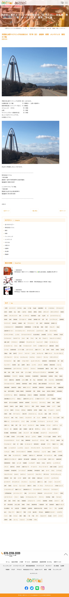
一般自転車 (41, 504)
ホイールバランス (48, 455)
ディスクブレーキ (30, 342)
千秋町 (28, 504)
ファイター (46, 478)
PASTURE (50, 500)
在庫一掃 (31, 429)
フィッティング (9, 236)
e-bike (25, 308)
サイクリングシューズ (56, 474)
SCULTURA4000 (49, 387)
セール (49, 417)
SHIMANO (20, 323)
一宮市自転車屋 (7, 493)
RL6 (62, 440)
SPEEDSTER (6, 478)
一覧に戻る (34, 211)
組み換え (35, 512)
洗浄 (62, 417)
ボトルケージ (44, 432)
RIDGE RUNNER (51, 372)
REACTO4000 (33, 315)
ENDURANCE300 (7, 463)
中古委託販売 (35, 376)
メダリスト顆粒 (20, 436)
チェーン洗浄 (56, 417)
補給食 (21, 406)
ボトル (43, 429)
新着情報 (36, 395)
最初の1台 (11, 380)
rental (39, 315)
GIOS (46, 380)
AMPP (5, 485)
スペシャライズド (48, 493)
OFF (5, 504)
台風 (46, 413)
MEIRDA (33, 478)
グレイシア (26, 432)
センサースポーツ (15, 421)
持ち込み (41, 512)
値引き (28, 364)
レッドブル (20, 448)
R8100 (48, 349)
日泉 (22, 372)
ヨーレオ (19, 463)
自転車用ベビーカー (8, 330)
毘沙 (19, 500)
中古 (16, 417)
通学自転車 (21, 342)
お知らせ (4, 204)
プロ (56, 508)
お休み (43, 463)
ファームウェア (22, 470)
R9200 (52, 349)
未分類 (6, 251)
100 (36, 338)
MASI (12, 417)
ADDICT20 (20, 459)
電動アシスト (18, 489)
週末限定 (44, 417)
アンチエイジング (27, 346)
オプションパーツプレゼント (39, 372)
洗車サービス (51, 459)
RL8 (11, 478)
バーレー (21, 353)
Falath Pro (11, 406)
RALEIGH (45, 508)
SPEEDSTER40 (46, 323)
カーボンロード (28, 444)
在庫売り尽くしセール (28, 398)
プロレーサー (11, 512)
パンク (22, 421)
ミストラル (51, 380)
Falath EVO (6, 406)
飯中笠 (15, 353)
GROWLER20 (44, 361)
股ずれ (15, 395)
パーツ (48, 444)
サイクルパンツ (7, 361)
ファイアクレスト (53, 319)
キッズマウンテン (17, 455)
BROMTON (21, 402)
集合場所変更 (13, 432)
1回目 (5, 448)
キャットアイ (57, 481)
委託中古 (12, 466)
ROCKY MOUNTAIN (52, 361)
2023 (56, 368)
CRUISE (57, 346)
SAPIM (61, 444)
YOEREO (61, 493)
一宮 (29, 516)
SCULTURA (56, 334)
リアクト (39, 500)
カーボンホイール (8, 346)
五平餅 (35, 410)
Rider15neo (42, 425)
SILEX (15, 478)
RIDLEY (46, 327)
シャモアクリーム (8, 395)
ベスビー (50, 481)
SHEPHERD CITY (37, 319)
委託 (62, 361)
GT (47, 315)
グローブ (6, 429)
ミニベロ (6, 349)
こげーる (6, 410)
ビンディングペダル (8, 334)
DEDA (5, 372)
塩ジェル (28, 436)
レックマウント (56, 463)
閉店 (25, 516)
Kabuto (49, 451)
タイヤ (54, 516)
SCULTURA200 (40, 380)
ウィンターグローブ (58, 353)
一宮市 (5, 308)
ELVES (53, 402)
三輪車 (58, 406)
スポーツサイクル (17, 368)
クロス (52, 470)
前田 (33, 406)
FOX (20, 425)
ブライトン (41, 497)
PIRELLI (56, 376)
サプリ (34, 346)
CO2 (46, 504)
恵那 (10, 353)
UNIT (16, 425)
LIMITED (5, 315)
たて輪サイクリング (43, 346)
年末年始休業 (41, 368)
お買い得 (24, 413)
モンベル (46, 357)
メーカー (61, 516)
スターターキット (8, 497)
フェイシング (39, 342)
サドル (56, 421)
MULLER (5, 319)
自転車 (5, 519)
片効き (46, 342)
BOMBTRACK (28, 440)
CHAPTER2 (18, 383)
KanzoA (43, 391)
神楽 (25, 493)
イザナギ (60, 451)
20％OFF (18, 466)
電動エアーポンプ (60, 504)
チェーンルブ (22, 485)
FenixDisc (22, 497)
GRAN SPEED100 (50, 395)
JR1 (37, 323)
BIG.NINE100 (28, 376)
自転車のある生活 (38, 508)
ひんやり (58, 410)
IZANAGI (53, 451)
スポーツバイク (29, 349)
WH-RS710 (14, 323)
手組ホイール (55, 444)
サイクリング (7, 323)
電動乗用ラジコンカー (50, 512)
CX (45, 308)
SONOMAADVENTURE (19, 327)
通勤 (10, 519)
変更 (9, 500)
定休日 (38, 463)
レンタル (17, 334)
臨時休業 (52, 346)
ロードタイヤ (7, 481)
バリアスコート (41, 421)
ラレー (50, 508)
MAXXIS (61, 376)
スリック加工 (28, 372)
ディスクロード (7, 444)
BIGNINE (62, 312)
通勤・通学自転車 (43, 383)
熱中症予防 (13, 470)
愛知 (55, 387)
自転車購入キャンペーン (9, 398)
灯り (37, 516)
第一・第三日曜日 (35, 432)
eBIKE (20, 429)
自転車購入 (30, 470)
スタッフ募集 (25, 380)
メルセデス (59, 512)
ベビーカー (27, 353)
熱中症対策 (37, 470)
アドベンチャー (30, 323)
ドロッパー (52, 327)
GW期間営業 (60, 387)
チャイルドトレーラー (20, 330)
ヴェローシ (45, 338)
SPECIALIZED (40, 493)
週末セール (40, 481)
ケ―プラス (40, 485)
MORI (21, 516)
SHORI (5, 455)
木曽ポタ (29, 485)
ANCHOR (58, 440)
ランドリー (25, 368)
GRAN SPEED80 (42, 395)
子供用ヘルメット (59, 485)
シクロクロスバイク (8, 327)
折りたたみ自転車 (13, 402)
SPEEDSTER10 (41, 387)
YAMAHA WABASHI (20, 391)
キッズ (17, 440)
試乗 (13, 372)
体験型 (40, 410)
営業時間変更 (28, 327)
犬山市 (43, 315)
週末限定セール (56, 429)
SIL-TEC (17, 372)
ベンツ (5, 516)
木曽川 (12, 451)
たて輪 (29, 308)
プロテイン (27, 406)
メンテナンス (8, 239)
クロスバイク (43, 516)
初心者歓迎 (6, 508)
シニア (53, 406)
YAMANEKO (24, 500)
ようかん (34, 436)
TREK (34, 391)
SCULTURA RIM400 (59, 380)
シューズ (44, 451)
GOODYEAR (51, 376)
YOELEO (13, 463)
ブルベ (23, 338)
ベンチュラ (6, 451)
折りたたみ (46, 474)
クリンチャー (24, 481)
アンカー (56, 493)
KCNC (46, 330)
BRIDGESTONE (52, 364)
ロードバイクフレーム (55, 315)
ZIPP (43, 319)
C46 (24, 323)
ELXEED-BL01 (52, 504)
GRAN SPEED (35, 387)
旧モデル (49, 463)
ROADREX (25, 429)
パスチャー (56, 500)
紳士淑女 (21, 376)
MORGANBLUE (59, 391)
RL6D (14, 444)
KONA (12, 425)
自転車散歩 (40, 308)
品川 (5, 512)
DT (17, 444)
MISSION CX (53, 323)
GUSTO (5, 312)
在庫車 (6, 248)
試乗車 (58, 402)
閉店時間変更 (7, 376)
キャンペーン (34, 402)
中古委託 (25, 455)
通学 (5, 500)
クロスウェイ (37, 451)
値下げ (59, 436)
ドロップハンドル (8, 474)
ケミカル (17, 410)
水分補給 (60, 455)
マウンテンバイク (13, 315)
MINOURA (46, 364)
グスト (15, 346)
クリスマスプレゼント (9, 440)
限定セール (6, 421)
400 (27, 338)
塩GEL (43, 470)
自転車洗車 (58, 459)
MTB (20, 315)
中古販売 (54, 398)
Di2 (43, 349)
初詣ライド (19, 512)
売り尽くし (37, 429)
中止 (34, 380)
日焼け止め (39, 478)
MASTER (5, 402)
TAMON (23, 504)
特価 (25, 512)
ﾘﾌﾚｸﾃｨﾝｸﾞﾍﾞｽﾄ (16, 338)
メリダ (19, 478)
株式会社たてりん (9, 227)
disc (15, 312)
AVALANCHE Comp (22, 395)
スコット (27, 448)
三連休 (20, 432)
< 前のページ (6, 211)
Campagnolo (43, 406)
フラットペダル (53, 330)
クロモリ (21, 417)
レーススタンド (12, 448)
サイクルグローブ (37, 489)
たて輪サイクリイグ (39, 398)
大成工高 (17, 508)
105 (58, 361)
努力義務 (6, 432)
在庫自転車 (33, 459)
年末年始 (48, 497)
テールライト (34, 466)
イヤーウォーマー (8, 357)
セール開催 (6, 436)
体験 (10, 413)
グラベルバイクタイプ (26, 334)
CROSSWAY (30, 451)
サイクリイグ (52, 383)
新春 (53, 497)
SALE (18, 364)
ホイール (16, 357)
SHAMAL (48, 406)
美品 (22, 440)
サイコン (49, 425)
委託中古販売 (11, 391)
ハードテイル (26, 315)
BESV (45, 481)
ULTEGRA (13, 436)
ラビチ (5, 380)
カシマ (24, 425)
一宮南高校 (23, 508)
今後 (33, 516)
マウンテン (55, 413)
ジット (38, 417)
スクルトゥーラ (31, 500)
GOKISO (57, 349)
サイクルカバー (54, 489)
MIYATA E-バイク (26, 387)
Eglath (16, 406)
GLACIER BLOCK (13, 349)
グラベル (42, 440)
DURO (19, 312)
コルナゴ (60, 466)
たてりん (50, 334)
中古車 (61, 334)
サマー (47, 398)
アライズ (52, 440)
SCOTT (41, 323)
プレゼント (33, 368)
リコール (59, 364)
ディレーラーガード (43, 466)
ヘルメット (22, 519)
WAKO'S (9, 485)
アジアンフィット (49, 485)
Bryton (37, 425)
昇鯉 (10, 455)
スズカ (33, 353)
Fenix (5, 391)
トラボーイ (39, 357)
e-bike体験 (44, 334)
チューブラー (7, 364)
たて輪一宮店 (36, 327)
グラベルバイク (59, 308)
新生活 (35, 383)
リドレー (16, 497)
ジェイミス (55, 448)
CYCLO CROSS (10, 504)
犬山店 (34, 308)
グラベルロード (22, 319)
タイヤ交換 (33, 421)
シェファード (31, 474)
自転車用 (15, 429)
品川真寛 (61, 508)
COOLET (5, 413)
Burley (58, 327)
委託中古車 (39, 455)
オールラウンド (15, 481)
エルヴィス (22, 474)
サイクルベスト (7, 338)
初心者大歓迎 (36, 334)
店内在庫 (43, 444)
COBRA (21, 444)
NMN (20, 346)
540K (10, 516)
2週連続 (39, 436)
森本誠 (62, 349)
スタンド (40, 364)
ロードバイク (12, 308)
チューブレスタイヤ (46, 448)
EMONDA (38, 391)
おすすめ (7, 242)
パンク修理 (29, 519)
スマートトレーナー (17, 493)
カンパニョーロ (23, 357)
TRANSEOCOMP (28, 391)
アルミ (32, 338)
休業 (50, 413)
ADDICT (18, 361)
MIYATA (40, 312)
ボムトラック (35, 440)
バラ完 (29, 512)
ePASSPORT (27, 402)
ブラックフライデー (53, 432)
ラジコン (15, 516)
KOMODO (54, 436)
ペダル (35, 519)
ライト (48, 429)
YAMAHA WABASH (43, 376)
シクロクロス (51, 308)
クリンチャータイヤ (35, 448)
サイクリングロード (21, 451)
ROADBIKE (25, 463)
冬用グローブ (32, 455)
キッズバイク (29, 417)
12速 (14, 361)
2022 (52, 368)
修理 (6, 233)
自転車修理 (34, 504)
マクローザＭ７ (25, 361)
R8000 (37, 406)
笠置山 (5, 353)
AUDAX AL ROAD (53, 466)
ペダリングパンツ (54, 357)
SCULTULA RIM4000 (51, 391)
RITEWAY (30, 319)
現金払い (19, 398)
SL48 (9, 372)
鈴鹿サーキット (48, 353)
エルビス (16, 474)
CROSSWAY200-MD (7, 368)
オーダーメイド (30, 330)
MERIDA (35, 312)
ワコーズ (15, 485)
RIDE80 (49, 402)
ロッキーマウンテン (35, 361)
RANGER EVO (13, 387)
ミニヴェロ (58, 470)
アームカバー (51, 410)
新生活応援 (26, 459)
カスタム (61, 368)
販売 (6, 230)
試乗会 (19, 387)
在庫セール (6, 425)
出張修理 (30, 508)
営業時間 (62, 319)
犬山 (45, 410)
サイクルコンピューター (31, 497)
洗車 (29, 478)
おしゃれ (40, 413)
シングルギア (32, 463)
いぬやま (24, 312)
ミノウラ (34, 364)
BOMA (42, 327)
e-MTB (57, 372)
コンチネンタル (54, 478)
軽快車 (24, 478)
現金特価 (45, 500)
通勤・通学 (6, 342)
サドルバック (46, 489)
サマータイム (42, 402)
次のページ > (63, 211)
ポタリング (45, 312)
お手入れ (23, 410)
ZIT (34, 417)
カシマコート (31, 425)
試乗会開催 (6, 387)
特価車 (6, 254)
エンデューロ (40, 353)
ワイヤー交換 (21, 349)
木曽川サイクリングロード (10, 459)
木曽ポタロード (25, 466)
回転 (55, 455)
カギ (61, 425)
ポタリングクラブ (54, 312)
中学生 (14, 500)
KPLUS (34, 485)
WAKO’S (11, 410)
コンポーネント (39, 330)
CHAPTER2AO (24, 383)
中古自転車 (6, 470)
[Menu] (66, 3)
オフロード (6, 417)
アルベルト (58, 497)
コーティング (50, 421)
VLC (40, 338)
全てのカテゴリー (9, 224)
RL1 (12, 508)
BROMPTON (30, 410)
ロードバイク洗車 (42, 459)
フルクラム (32, 357)
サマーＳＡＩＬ (16, 413)
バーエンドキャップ (8, 489)
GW (62, 500)
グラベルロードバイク (9, 383)
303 (46, 319)
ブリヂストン (14, 342)
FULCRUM (14, 364)
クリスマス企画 (47, 436)
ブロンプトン (39, 474)
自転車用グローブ (27, 489)
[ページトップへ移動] (66, 554)
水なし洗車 (17, 504)
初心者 (49, 516)
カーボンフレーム (54, 342)
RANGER (10, 312)
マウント (6, 466)
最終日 (47, 368)
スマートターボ (32, 493)
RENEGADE (15, 319)
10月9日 (30, 312)
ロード (47, 470)
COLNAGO (59, 398)
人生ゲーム (55, 425)
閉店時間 (18, 380)
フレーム (16, 519)
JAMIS (10, 319)
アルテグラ (14, 376)
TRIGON (58, 383)
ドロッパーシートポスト (55, 338)
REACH (30, 383)
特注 (47, 440)
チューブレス (32, 481)
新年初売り (36, 444)
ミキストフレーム (32, 413)
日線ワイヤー (38, 349)
